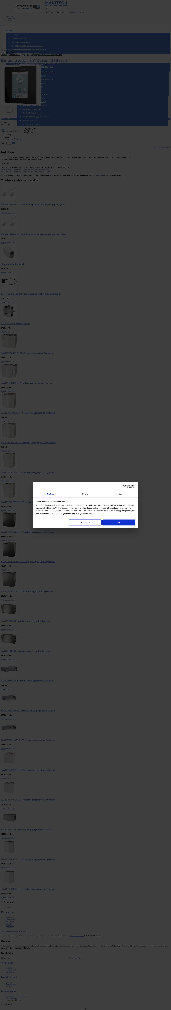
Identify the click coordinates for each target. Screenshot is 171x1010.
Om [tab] (120, 494)
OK (118, 522)
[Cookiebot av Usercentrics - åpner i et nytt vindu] (125, 486)
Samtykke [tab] (51, 494)
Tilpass (84, 522)
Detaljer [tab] (85, 494)
